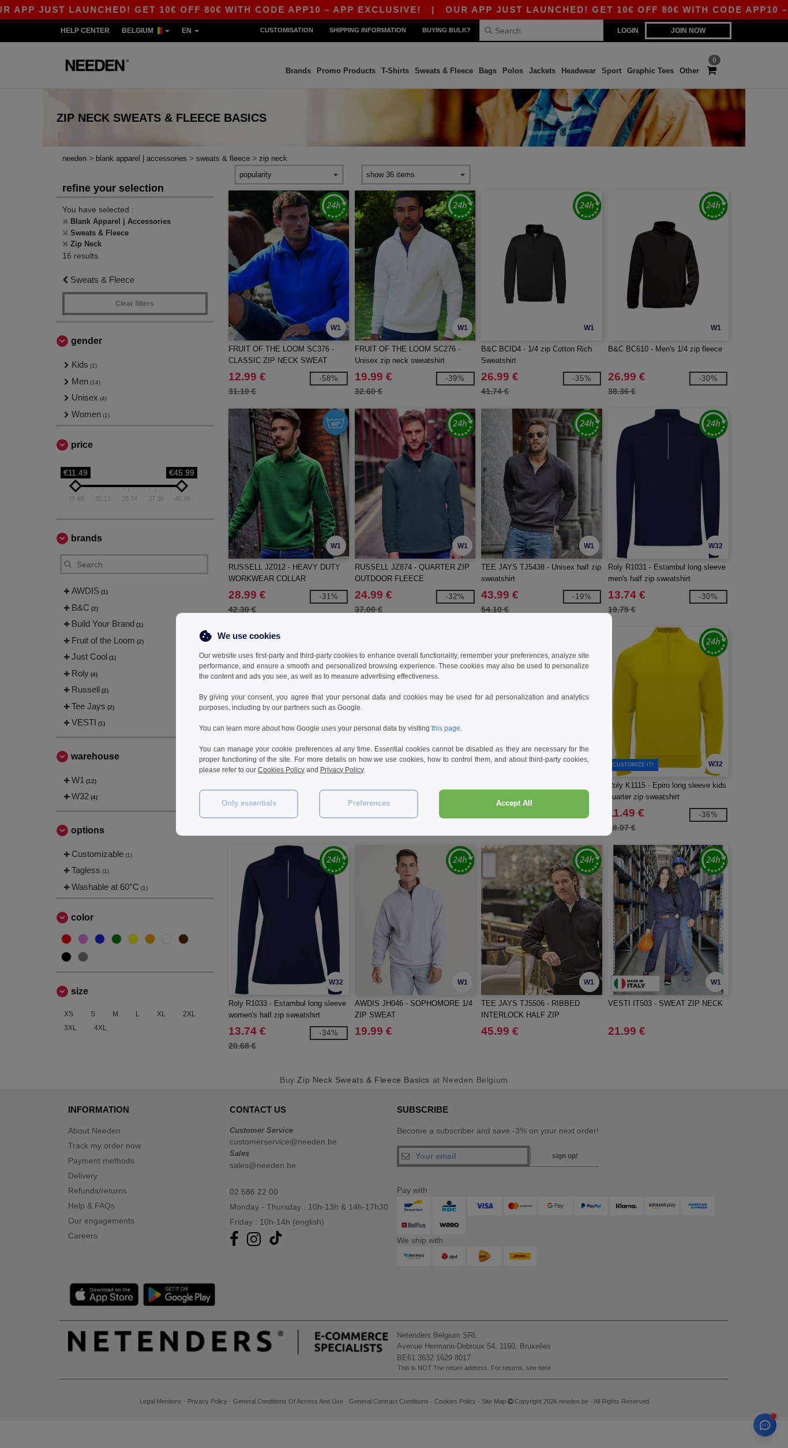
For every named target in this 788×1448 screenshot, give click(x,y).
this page (445, 728)
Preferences (369, 803)
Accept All (514, 803)
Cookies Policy (281, 770)
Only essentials (249, 803)
